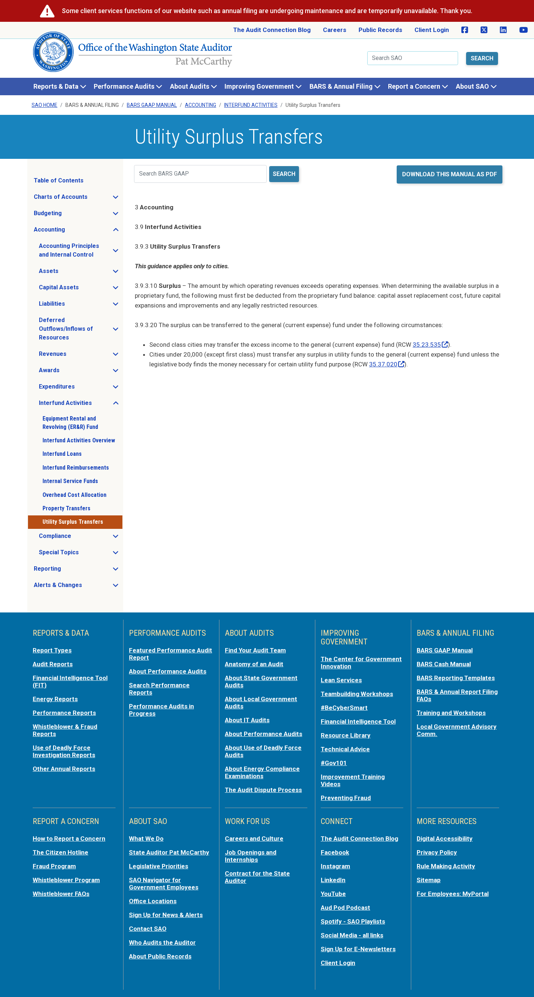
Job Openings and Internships (250, 856)
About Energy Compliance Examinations (262, 772)
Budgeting (69, 215)
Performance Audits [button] (125, 86)
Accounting (200, 105)
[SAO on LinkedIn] (503, 30)
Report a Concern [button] (415, 86)
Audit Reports (53, 664)
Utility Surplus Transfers (73, 521)
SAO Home (44, 105)
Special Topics (80, 554)
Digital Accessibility (445, 838)
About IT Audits (247, 720)
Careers (334, 29)
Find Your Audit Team (255, 650)
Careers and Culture (254, 838)
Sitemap (429, 880)
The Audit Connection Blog (272, 29)
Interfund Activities (251, 105)
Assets (70, 273)
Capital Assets (80, 289)
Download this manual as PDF (449, 174)
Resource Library (346, 735)
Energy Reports (55, 699)
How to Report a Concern (69, 838)
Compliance (77, 537)
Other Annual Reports (64, 768)
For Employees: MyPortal (453, 893)
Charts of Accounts (77, 198)
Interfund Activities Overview (79, 440)
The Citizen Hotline (60, 852)
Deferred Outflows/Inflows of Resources (80, 329)
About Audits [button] (190, 86)
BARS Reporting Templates (456, 678)
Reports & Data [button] (56, 86)
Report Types (52, 650)
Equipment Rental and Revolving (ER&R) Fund (70, 422)
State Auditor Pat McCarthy (169, 852)
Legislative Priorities (158, 866)
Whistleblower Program (66, 880)
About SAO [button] (473, 86)
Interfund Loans (62, 453)
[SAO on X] (484, 30)
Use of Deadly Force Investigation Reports (64, 751)
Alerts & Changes (77, 587)
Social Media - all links (352, 935)
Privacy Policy (437, 852)
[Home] (133, 55)
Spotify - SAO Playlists (353, 921)
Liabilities (74, 305)
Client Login (431, 29)
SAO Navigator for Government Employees (163, 883)
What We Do (146, 838)
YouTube (333, 893)
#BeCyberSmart (344, 707)
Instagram (335, 866)
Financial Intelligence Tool (358, 721)
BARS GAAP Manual (152, 105)
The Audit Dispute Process (263, 789)
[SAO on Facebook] (464, 30)
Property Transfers (66, 508)
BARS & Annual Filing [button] (342, 86)
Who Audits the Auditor (162, 942)
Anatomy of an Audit (254, 664)
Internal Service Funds (70, 481)
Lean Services (341, 680)
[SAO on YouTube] (523, 30)
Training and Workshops (451, 712)
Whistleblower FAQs (61, 893)
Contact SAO (147, 928)
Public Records (380, 29)
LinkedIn (333, 880)
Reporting (69, 570)
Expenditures (78, 388)
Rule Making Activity (446, 866)
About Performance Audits (167, 671)
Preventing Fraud (346, 797)
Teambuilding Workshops (357, 694)
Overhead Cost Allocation (74, 494)
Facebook (335, 852)
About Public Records (160, 956)
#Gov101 (334, 763)
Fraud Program (54, 866)
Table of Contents (59, 180)
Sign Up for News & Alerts (166, 914)
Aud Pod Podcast (345, 907)
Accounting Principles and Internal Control (80, 250)
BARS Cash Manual (444, 664)
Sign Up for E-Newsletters (358, 949)
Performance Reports (64, 712)
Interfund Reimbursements (76, 467)
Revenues (74, 355)
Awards (71, 372)
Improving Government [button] (259, 86)
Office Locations (153, 901)
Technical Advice (345, 749)
